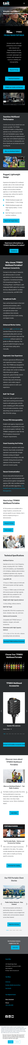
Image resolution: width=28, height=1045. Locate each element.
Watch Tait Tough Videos (11, 220)
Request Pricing (9, 523)
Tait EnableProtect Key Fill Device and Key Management (14, 488)
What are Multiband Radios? (12, 151)
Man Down (6, 329)
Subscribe (15, 947)
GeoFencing (6, 339)
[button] (1, 711)
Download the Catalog (14, 865)
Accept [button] (10, 1042)
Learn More (14, 813)
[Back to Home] (6, 3)
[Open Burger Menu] (24, 3)
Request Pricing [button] (14, 70)
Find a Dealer (8, 530)
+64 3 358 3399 (9, 1005)
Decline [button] (17, 1042)
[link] (14, 711)
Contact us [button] (14, 251)
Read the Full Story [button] (14, 924)
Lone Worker (16, 329)
